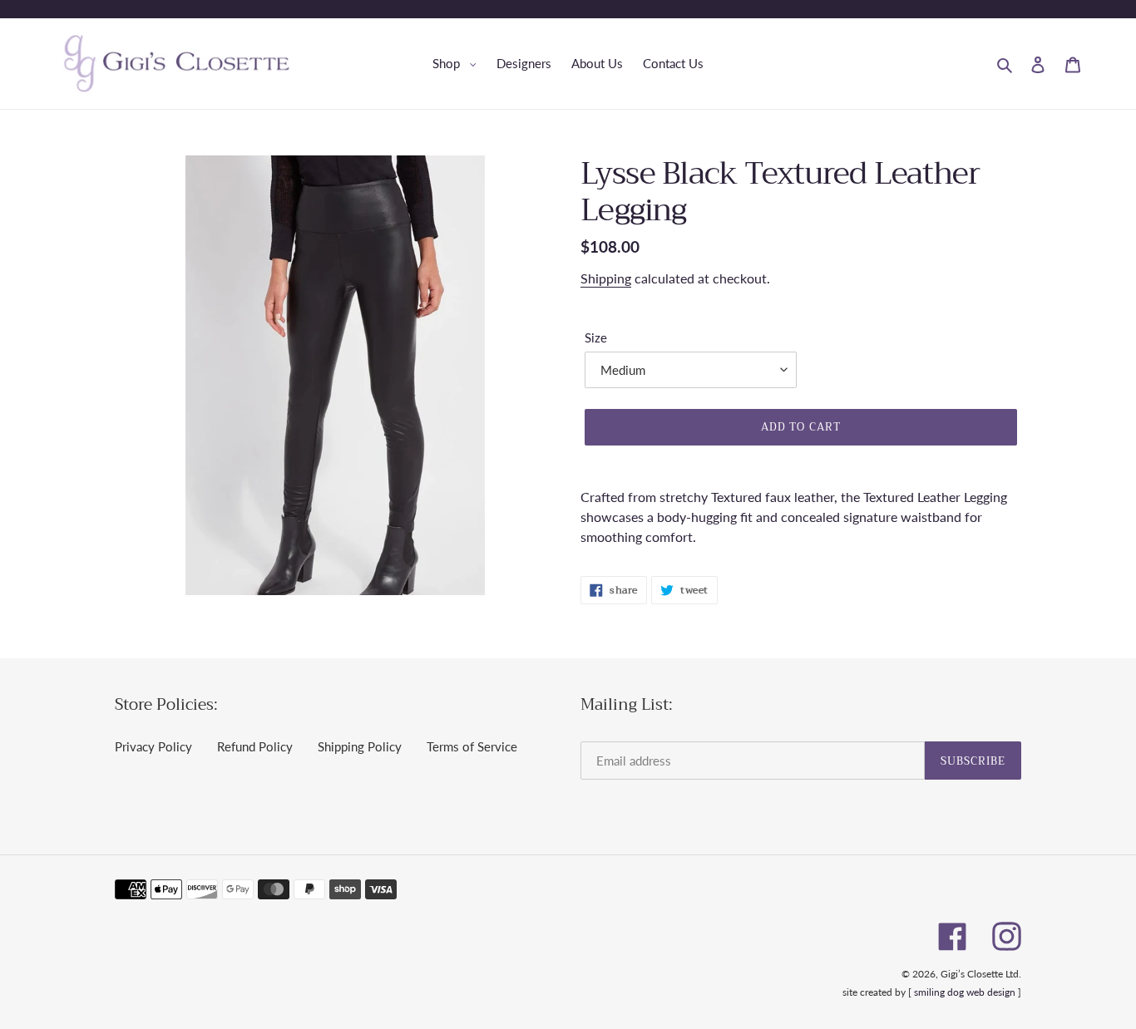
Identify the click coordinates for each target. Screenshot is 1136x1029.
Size (596, 337)
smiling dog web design (964, 992)
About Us (597, 63)
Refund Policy (255, 746)
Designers (523, 63)
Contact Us (673, 63)
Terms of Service (472, 746)
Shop (458, 63)
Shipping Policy (360, 746)
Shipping (605, 278)
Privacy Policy (153, 746)
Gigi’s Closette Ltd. (981, 973)
